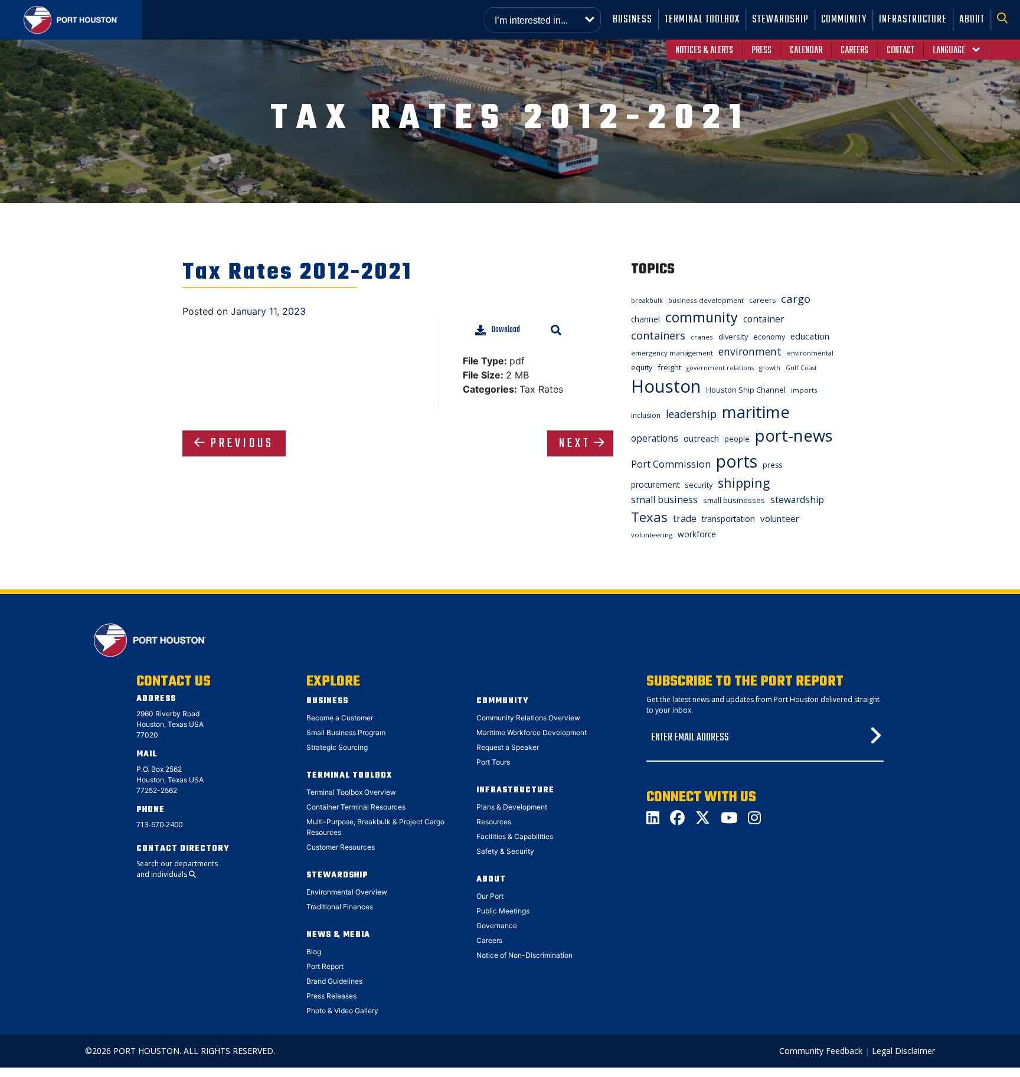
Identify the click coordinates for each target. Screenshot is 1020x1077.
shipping (744, 482)
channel (645, 319)
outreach (701, 438)
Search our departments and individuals (177, 869)
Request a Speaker (507, 747)
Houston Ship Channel (746, 389)
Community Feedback (820, 1050)
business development (706, 300)
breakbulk (647, 300)
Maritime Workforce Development (531, 732)
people (737, 439)
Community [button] (844, 20)
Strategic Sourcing (337, 747)
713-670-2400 (159, 825)
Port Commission (671, 464)
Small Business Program (345, 732)
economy (769, 337)
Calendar (806, 50)
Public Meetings (502, 910)
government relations (720, 368)
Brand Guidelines (334, 981)
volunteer (779, 518)
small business (664, 499)
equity (641, 368)
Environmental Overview (346, 891)
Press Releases (331, 995)
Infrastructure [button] (913, 20)
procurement (655, 484)
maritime (756, 412)
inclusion (646, 415)
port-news (794, 435)
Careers (854, 50)
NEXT (575, 443)
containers (658, 335)
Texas (649, 517)
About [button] (972, 20)
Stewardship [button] (780, 20)
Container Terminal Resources (356, 806)
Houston (666, 386)
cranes (702, 336)
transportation (728, 518)
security (698, 484)
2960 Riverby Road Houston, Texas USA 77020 (170, 724)
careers (762, 300)
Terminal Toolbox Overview (351, 792)
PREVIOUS (242, 443)
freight (669, 367)
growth (769, 368)
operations (654, 438)
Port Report (325, 966)
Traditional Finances (339, 906)
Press (761, 50)
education (809, 336)
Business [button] (632, 20)
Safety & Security (505, 851)
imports (804, 390)
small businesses (734, 500)
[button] (1005, 19)
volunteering (651, 534)
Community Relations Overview (528, 717)
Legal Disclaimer (903, 1050)
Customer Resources (340, 847)
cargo (795, 298)
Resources (493, 821)
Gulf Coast (801, 368)
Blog (313, 951)
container (763, 318)
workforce (697, 534)
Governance (496, 925)
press (772, 465)
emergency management (672, 352)
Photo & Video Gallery (342, 1010)
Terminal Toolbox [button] (702, 20)
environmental (810, 353)
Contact (900, 50)
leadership (691, 414)
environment (750, 351)
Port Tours (493, 762)
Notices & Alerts (704, 50)
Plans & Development (511, 806)
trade (685, 518)
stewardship (797, 499)
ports (736, 460)
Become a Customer (339, 717)
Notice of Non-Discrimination (524, 955)
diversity (733, 336)
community (701, 317)
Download (506, 330)
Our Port (490, 896)
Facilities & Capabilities (514, 836)
